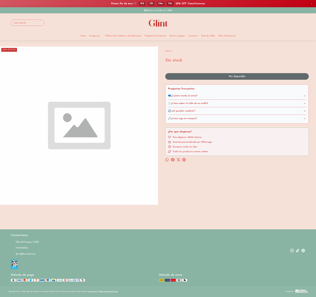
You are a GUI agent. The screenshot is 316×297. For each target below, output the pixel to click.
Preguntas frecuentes (155, 36)
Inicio (83, 36)
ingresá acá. (93, 291)
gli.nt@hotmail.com (25, 254)
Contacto (193, 36)
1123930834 (22, 248)
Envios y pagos (177, 36)
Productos (94, 36)
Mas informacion (227, 36)
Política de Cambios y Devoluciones (123, 36)
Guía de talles (208, 36)
